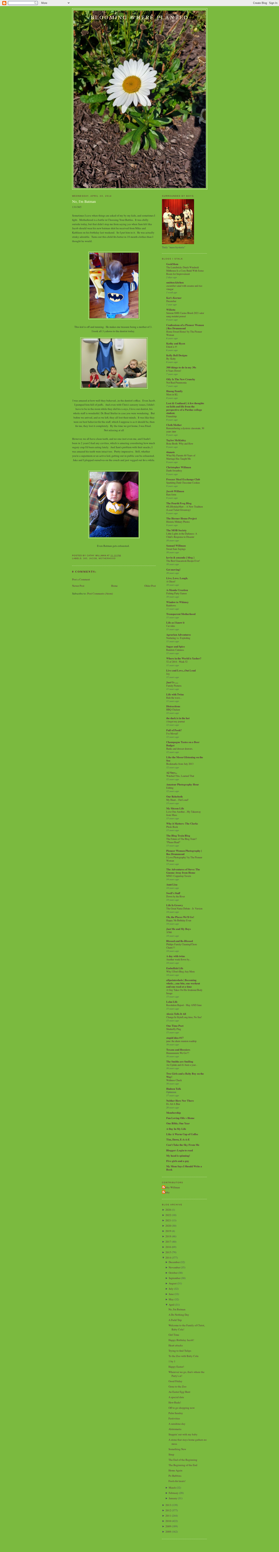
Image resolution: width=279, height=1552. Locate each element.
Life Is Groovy (174, 905)
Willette (170, 309)
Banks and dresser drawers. (179, 748)
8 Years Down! (173, 370)
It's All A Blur (173, 1103)
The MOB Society (176, 530)
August (173, 1283)
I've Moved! (172, 733)
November (174, 1267)
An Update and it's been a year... (181, 1064)
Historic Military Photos (178, 521)
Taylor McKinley (176, 440)
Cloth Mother (174, 425)
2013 (168, 1505)
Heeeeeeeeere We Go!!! (177, 1053)
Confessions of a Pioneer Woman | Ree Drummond (185, 326)
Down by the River (175, 896)
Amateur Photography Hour (182, 784)
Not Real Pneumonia (176, 382)
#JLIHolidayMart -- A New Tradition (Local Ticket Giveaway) (184, 508)
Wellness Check (174, 1080)
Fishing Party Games (176, 593)
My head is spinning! (178, 1155)
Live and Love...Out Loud (181, 670)
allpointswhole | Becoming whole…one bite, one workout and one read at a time (183, 983)
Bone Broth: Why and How (179, 443)
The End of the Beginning (183, 1460)
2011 (168, 1515)
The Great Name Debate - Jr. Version (184, 908)
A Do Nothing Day (179, 1314)
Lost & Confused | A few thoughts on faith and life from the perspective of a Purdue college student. (185, 408)
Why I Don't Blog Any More (180, 971)
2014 (168, 1257)
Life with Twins (175, 694)
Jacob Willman (175, 491)
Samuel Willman (176, 545)
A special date (176, 1397)
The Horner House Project (181, 518)
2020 (168, 1225)
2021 (168, 1220)
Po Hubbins (175, 1476)
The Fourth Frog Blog (179, 503)
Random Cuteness (175, 649)
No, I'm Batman (84, 201)
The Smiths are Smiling (179, 1061)
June (171, 1294)
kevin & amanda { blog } (180, 557)
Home (114, 586)
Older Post (150, 586)
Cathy (166, 1192)
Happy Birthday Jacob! (181, 1340)
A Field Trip (175, 1320)
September (174, 1278)
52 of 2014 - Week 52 (176, 661)
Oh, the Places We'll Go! (180, 917)
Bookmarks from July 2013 (179, 763)
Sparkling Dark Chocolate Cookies (183, 482)
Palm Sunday (176, 1413)
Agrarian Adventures (178, 634)
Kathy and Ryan (175, 343)
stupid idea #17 (175, 1038)
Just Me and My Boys (178, 929)
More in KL (172, 394)
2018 (168, 1236)
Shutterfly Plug (173, 1029)
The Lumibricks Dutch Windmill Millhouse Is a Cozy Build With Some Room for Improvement (185, 270)
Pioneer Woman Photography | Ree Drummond (184, 852)
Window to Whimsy (177, 602)
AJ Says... (171, 772)
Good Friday (175, 1381)
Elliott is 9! (171, 346)
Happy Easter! (176, 1366)
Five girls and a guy (177, 1161)
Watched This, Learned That (180, 775)
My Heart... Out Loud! (177, 799)
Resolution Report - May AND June (184, 1005)
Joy (168, 673)
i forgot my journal (175, 721)
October (173, 1273)
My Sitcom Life (175, 808)
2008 (168, 1531)
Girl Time (174, 1335)
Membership (173, 1112)
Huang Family (174, 391)
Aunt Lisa (171, 884)
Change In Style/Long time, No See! (184, 1017)
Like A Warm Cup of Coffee (182, 1134)
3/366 (169, 932)
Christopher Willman (178, 467)
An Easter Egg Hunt (179, 1392)
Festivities (174, 1418)
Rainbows (171, 605)
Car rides (170, 625)
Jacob (93, 558)
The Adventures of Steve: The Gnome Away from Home (183, 870)
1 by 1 (172, 1361)
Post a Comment (81, 579)
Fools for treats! (177, 1481)
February (174, 1493)
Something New (177, 1449)
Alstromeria (175, 1429)
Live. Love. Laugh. (177, 578)
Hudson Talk (173, 1089)
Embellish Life (174, 968)
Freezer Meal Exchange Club (183, 479)
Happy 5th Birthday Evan (178, 920)
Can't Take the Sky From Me (182, 1145)
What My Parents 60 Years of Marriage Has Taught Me (180, 457)
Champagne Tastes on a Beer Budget (183, 743)
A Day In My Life (176, 1129)
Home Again (175, 1470)
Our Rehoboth (174, 796)
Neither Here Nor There (180, 1100)
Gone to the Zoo (177, 1386)
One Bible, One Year (178, 1123)
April (171, 1304)
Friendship (171, 416)
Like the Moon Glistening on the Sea (184, 758)
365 (85, 558)
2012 (168, 1510)
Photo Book (172, 826)
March (172, 1487)
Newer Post (78, 586)
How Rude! (175, 1402)
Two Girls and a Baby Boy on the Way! (185, 1075)
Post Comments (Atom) (100, 593)
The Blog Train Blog (178, 835)
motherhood (107, 558)
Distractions (173, 706)
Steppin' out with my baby (183, 1434)
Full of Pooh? (174, 730)
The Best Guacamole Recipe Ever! (183, 560)
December (171, 301)
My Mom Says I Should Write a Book (184, 1167)
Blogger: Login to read (179, 1150)
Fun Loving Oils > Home (180, 1118)
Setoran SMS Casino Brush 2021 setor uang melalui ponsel (185, 314)
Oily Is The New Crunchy (180, 379)
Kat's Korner (174, 298)
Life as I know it (175, 622)
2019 (168, 1231)
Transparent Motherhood (180, 614)
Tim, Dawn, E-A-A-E (178, 1139)
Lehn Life (171, 1002)
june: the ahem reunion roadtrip (181, 1041)
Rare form (171, 494)
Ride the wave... (174, 697)
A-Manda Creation (177, 590)
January (173, 1498)
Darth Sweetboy (174, 470)
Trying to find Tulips (180, 1350)
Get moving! (173, 569)
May (171, 1299)
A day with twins (175, 956)
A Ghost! (170, 581)
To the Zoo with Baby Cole (184, 1356)
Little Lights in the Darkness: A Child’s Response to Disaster (181, 535)
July (171, 1288)
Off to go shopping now (182, 1408)
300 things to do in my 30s (181, 367)
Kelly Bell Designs (176, 355)
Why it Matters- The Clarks (182, 823)
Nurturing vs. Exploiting (178, 638)
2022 (168, 1215)
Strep (171, 1454)
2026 (168, 1209)
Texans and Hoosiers (178, 1049)
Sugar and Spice (175, 646)
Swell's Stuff (173, 893)
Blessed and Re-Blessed (179, 941)
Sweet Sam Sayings (176, 548)
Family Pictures (174, 685)
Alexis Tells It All (176, 1014)
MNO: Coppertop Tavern (178, 876)
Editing (169, 787)
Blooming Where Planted (140, 17)
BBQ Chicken (173, 709)
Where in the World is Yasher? (183, 658)
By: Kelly (171, 358)
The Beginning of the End (183, 1465)
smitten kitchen (175, 282)
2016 (168, 1247)
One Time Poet (174, 1026)
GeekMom (172, 264)
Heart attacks (176, 1345)
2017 (168, 1241)
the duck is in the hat (178, 718)
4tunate (170, 452)
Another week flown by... (178, 959)
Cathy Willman (171, 1187)
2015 (168, 1252)
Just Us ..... (172, 682)
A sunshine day (177, 1424)
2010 (168, 1521)
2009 (168, 1526)
